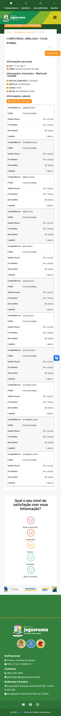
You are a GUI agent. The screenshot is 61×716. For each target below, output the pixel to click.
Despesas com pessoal (24, 32)
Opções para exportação (20, 101)
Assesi (20, 712)
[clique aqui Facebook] (30, 704)
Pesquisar (53, 53)
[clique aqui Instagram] (37, 704)
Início (9, 32)
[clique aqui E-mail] (23, 704)
